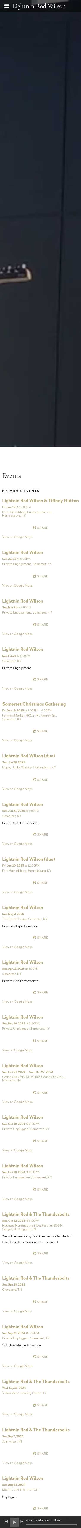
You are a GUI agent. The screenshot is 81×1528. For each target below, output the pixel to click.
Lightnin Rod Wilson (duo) (28, 756)
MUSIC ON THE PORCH (20, 1490)
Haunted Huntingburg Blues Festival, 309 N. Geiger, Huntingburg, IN (32, 1227)
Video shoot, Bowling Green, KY (24, 1393)
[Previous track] (6, 1521)
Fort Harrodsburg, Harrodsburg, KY (26, 870)
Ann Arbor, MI (12, 1441)
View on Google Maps (17, 537)
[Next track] (22, 1521)
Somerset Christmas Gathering (34, 704)
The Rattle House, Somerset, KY (25, 919)
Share (42, 527)
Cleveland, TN (12, 1289)
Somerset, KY (12, 661)
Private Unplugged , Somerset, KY (26, 1028)
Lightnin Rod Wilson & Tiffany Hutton (40, 500)
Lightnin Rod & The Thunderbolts (36, 1214)
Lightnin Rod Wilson (22, 552)
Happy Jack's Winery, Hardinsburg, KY (29, 767)
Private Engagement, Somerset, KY (27, 564)
